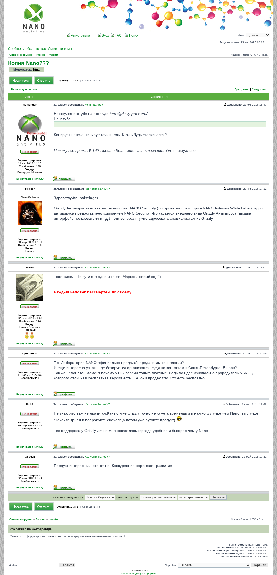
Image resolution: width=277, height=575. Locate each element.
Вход (105, 35)
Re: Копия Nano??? (97, 188)
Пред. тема (242, 89)
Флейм (53, 54)
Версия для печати (24, 89)
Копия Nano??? (28, 63)
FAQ (117, 35)
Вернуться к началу (30, 178)
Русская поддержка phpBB (138, 573)
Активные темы (60, 48)
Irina (36, 69)
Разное (40, 54)
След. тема (259, 89)
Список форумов (20, 54)
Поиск (133, 35)
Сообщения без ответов (27, 48)
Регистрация (80, 35)
